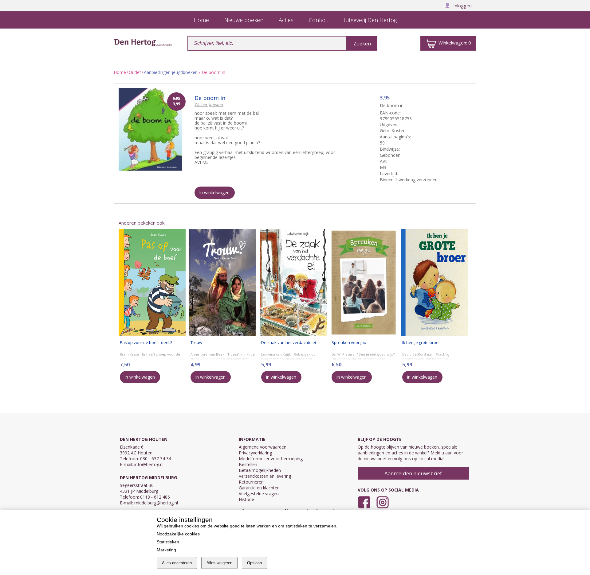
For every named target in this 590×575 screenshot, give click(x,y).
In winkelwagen (214, 192)
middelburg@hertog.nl (156, 503)
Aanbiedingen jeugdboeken (171, 72)
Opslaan (254, 563)
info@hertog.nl (148, 464)
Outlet (135, 72)
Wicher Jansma (209, 104)
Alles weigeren (219, 563)
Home (120, 72)
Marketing (166, 549)
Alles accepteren (177, 563)
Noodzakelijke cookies (178, 533)
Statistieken (168, 541)
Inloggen (462, 5)
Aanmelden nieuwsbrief (413, 473)
